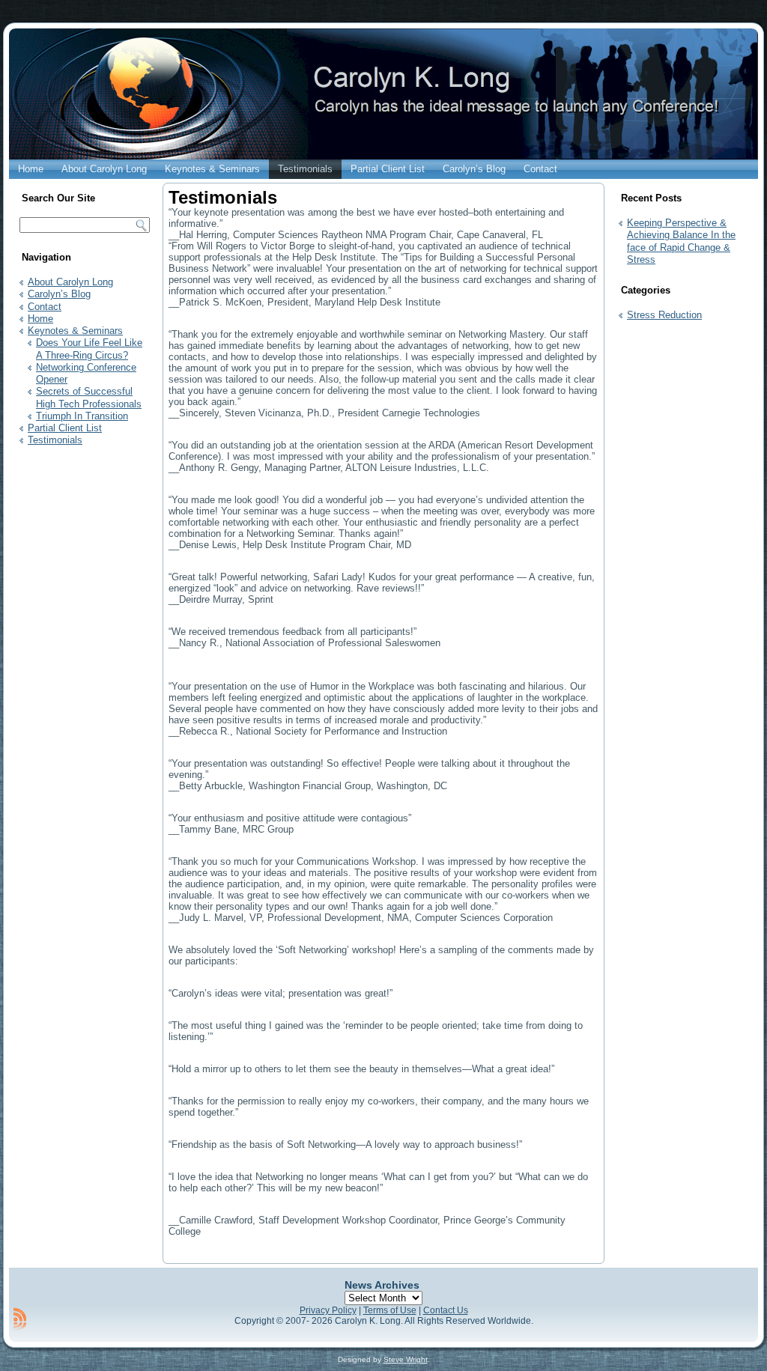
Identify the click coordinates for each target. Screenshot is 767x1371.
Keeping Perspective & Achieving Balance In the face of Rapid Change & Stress (681, 241)
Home (30, 168)
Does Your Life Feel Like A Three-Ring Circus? (89, 348)
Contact (540, 168)
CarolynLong (344, 122)
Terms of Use (389, 1310)
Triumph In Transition (82, 416)
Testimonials (305, 168)
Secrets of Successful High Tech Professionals (89, 397)
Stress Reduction (664, 314)
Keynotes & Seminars (212, 168)
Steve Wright (406, 1359)
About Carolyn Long (104, 168)
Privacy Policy (328, 1310)
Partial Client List (388, 168)
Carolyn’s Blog (474, 168)
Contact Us (445, 1310)
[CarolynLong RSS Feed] (19, 1319)
